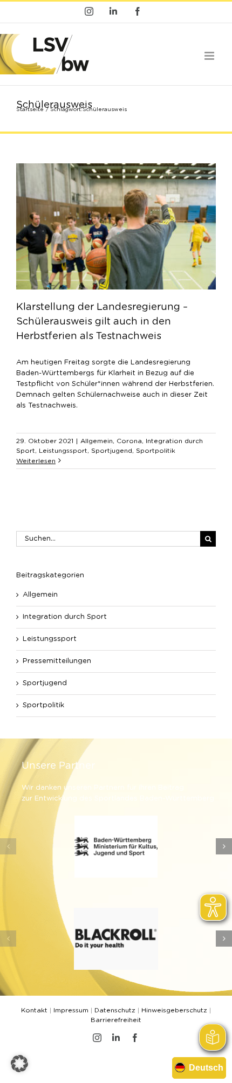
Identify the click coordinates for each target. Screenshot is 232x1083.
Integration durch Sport (65, 616)
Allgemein (96, 441)
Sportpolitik (155, 450)
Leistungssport (63, 450)
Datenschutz (114, 1010)
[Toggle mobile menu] (210, 55)
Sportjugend (111, 450)
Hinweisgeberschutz (174, 1010)
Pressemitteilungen (57, 661)
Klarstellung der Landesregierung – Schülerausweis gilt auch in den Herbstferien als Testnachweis (102, 321)
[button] (8, 846)
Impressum (70, 1010)
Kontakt (34, 1010)
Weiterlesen (36, 461)
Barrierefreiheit (116, 1020)
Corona (129, 441)
